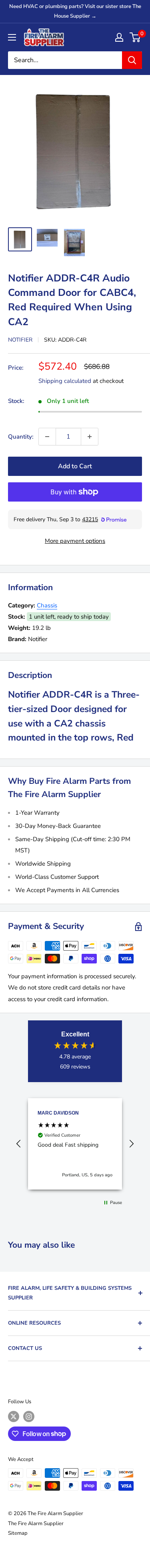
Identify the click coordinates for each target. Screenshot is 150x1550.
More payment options (75, 541)
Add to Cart (75, 466)
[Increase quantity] (89, 436)
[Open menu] (12, 37)
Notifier (20, 340)
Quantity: (21, 437)
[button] (18, 1143)
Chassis (47, 605)
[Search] (132, 60)
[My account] (119, 37)
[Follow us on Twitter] (13, 1416)
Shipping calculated (64, 381)
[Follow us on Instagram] (28, 1416)
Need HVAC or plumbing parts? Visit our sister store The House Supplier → (75, 11)
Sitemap (18, 1533)
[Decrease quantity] (47, 436)
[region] (75, 1144)
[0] (135, 37)
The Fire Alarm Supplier (36, 1523)
